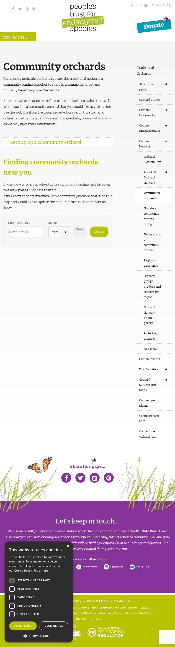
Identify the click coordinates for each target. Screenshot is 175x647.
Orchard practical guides (149, 127)
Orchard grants (149, 99)
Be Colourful (147, 613)
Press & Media (97, 601)
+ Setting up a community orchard (44, 142)
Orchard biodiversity (147, 112)
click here (36, 190)
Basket (136, 5)
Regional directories (151, 262)
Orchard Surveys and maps (147, 384)
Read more (40, 570)
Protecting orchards (151, 335)
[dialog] (39, 591)
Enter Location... (19, 222)
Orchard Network (145, 143)
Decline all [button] (53, 626)
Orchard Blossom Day (152, 159)
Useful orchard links (149, 418)
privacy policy (138, 548)
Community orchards (152, 195)
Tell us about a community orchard (152, 242)
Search (159, 5)
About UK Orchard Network (150, 177)
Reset (80, 229)
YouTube (142, 567)
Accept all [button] (22, 626)
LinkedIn (116, 567)
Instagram (89, 567)
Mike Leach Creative (96, 613)
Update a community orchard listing (151, 216)
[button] (38, 635)
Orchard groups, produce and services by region (152, 286)
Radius (52, 222)
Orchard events (149, 359)
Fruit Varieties (148, 369)
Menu (20, 36)
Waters (119, 613)
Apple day (150, 349)
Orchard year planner (148, 402)
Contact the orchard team (148, 433)
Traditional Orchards (145, 70)
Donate (154, 25)
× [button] (67, 546)
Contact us (122, 601)
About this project (146, 86)
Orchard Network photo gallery (149, 315)
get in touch (101, 118)
